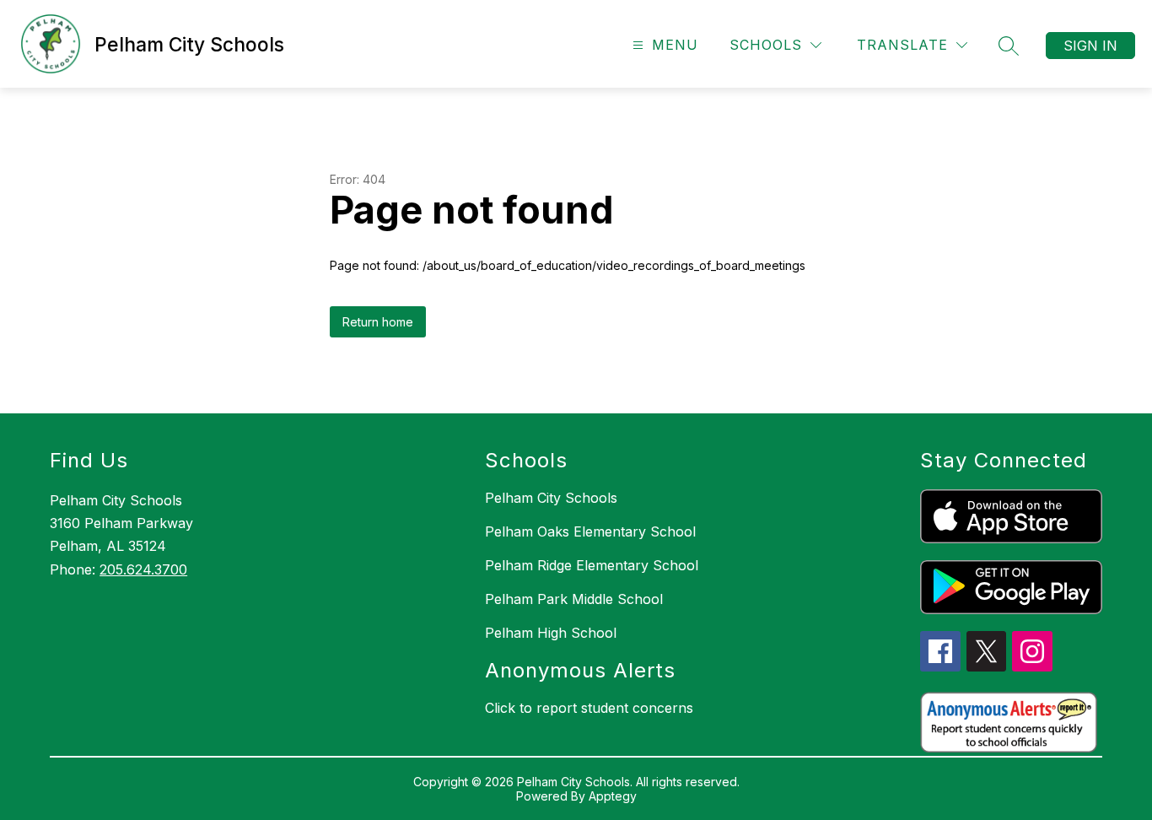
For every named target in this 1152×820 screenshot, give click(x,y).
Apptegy (613, 796)
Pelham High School (550, 632)
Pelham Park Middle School (574, 599)
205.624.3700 (143, 569)
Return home (377, 322)
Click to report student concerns (589, 707)
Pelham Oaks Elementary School (590, 531)
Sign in (1090, 45)
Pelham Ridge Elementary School (591, 565)
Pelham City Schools (551, 497)
